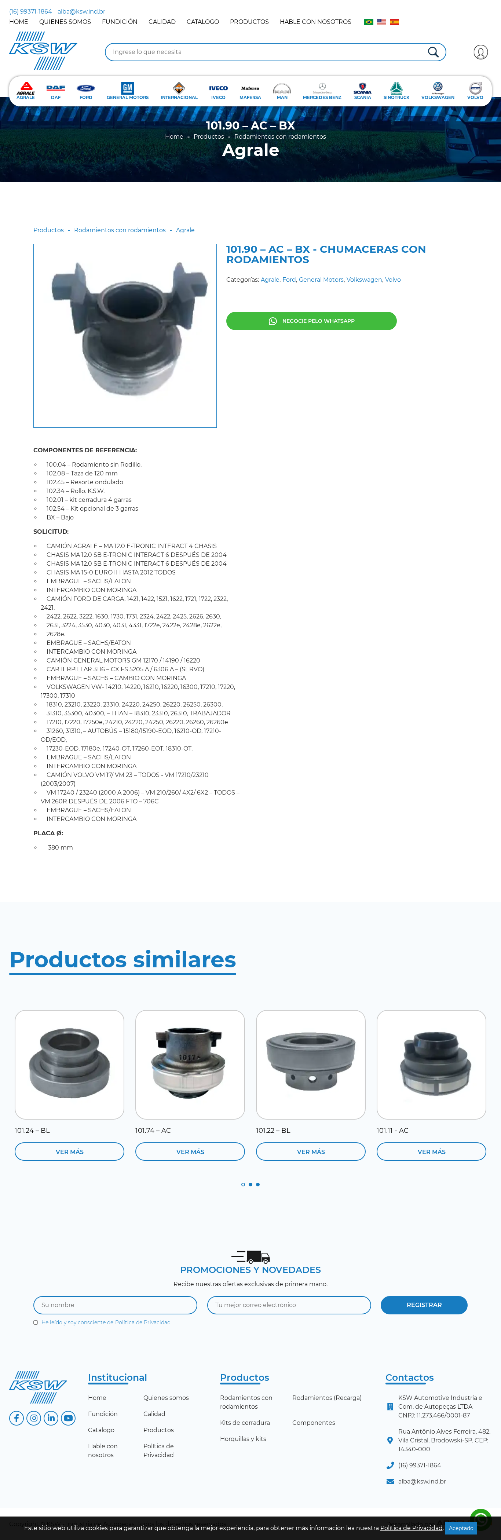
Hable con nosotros (315, 21)
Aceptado (461, 1528)
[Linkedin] (51, 1418)
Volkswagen (364, 279)
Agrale (250, 150)
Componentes (313, 1422)
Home (18, 21)
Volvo (393, 279)
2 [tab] (250, 1184)
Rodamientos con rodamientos (280, 137)
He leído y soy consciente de (106, 1322)
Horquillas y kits (243, 1438)
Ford (289, 279)
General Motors (321, 279)
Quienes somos (65, 21)
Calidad (162, 21)
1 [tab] (243, 1184)
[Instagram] (33, 1418)
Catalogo (203, 21)
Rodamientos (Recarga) (327, 1397)
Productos (249, 21)
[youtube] (68, 1418)
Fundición (120, 21)
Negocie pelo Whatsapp (318, 321)
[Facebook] (16, 1418)
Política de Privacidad (143, 1322)
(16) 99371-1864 (30, 11)
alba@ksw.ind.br (81, 11)
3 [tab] (258, 1184)
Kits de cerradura (245, 1422)
